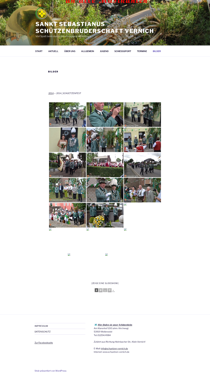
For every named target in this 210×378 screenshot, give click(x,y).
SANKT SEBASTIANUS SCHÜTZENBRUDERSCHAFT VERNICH (95, 27)
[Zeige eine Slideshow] (105, 283)
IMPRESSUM (41, 326)
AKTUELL (53, 51)
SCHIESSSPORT (122, 51)
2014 (51, 93)
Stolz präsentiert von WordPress (50, 370)
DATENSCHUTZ (43, 331)
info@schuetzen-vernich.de (114, 348)
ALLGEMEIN (87, 51)
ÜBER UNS (69, 51)
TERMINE (142, 51)
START (38, 51)
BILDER (157, 51)
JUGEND (104, 51)
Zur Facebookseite (44, 342)
